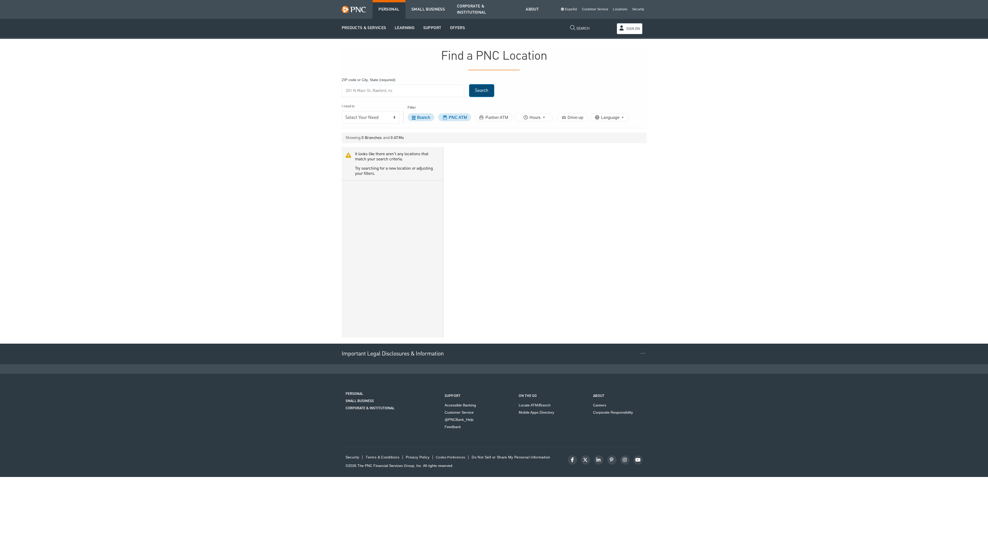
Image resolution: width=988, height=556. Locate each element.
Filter (412, 107)
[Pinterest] (611, 460)
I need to (348, 106)
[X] (585, 460)
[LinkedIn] (598, 460)
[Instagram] (625, 460)
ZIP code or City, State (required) (368, 80)
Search (481, 90)
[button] (364, 28)
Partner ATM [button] (497, 117)
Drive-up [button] (575, 117)
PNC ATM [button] (458, 117)
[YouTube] (638, 460)
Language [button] (611, 117)
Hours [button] (536, 117)
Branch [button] (423, 117)
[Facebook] (572, 460)
